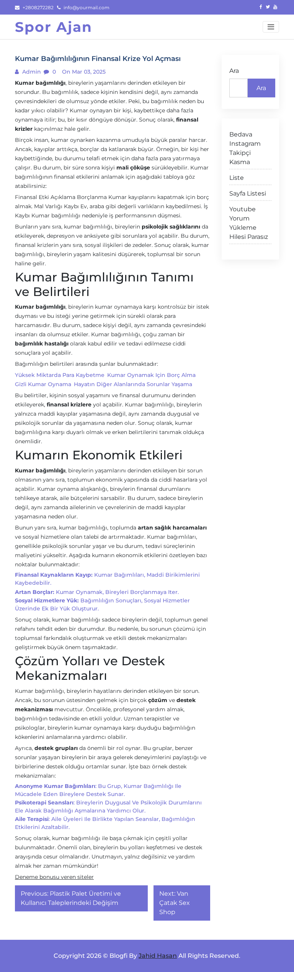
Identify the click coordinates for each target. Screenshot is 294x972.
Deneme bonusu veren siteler (54, 876)
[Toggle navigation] (271, 27)
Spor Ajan (53, 26)
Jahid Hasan (158, 955)
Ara (234, 70)
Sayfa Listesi (247, 193)
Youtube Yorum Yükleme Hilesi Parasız (248, 223)
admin (31, 71)
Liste (236, 177)
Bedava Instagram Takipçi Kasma (245, 148)
